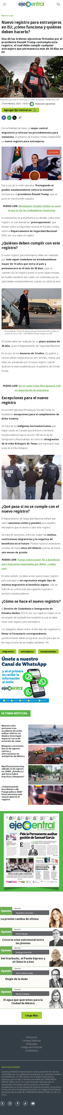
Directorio (31, 1037)
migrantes (8, 651)
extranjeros (27, 651)
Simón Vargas (22, 933)
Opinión (17, 908)
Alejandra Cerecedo (24, 913)
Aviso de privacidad (11, 1066)
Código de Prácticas (31, 1047)
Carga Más (31, 1015)
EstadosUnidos (48, 651)
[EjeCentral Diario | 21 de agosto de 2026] (31, 851)
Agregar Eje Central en (18, 110)
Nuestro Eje (7, 15)
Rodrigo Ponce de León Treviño (23, 953)
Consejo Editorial (31, 1040)
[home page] (31, 4)
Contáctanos (31, 1050)
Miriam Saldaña (22, 994)
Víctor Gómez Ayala (24, 973)
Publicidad (31, 1044)
